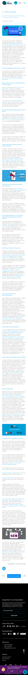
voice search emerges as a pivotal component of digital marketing (13, 331)
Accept (11, 671)
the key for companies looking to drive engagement (11, 270)
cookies (15, 667)
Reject (21, 671)
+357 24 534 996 (8, 644)
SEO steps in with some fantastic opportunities (11, 463)
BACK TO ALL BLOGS (10, 12)
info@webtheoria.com (10, 648)
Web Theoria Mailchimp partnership (13, 552)
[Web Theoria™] (7, 3)
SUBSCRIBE (14, 615)
